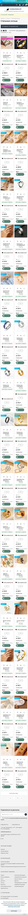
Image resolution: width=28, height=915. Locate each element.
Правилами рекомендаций (14, 906)
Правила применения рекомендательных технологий (13, 866)
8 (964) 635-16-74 (4, 824)
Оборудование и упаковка (20, 882)
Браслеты (3, 884)
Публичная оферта (5, 861)
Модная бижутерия (19, 886)
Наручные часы (4, 888)
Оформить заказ (4, 853)
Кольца (8, 18)
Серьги (2, 875)
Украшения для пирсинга (20, 877)
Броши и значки (18, 878)
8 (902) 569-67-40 (16, 824)
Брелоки (16, 880)
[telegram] (2, 838)
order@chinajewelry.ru (6, 831)
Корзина (3, 849)
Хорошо (14, 911)
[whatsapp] (1, 838)
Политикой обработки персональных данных (14, 905)
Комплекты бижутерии (19, 875)
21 (17, 798)
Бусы (2, 878)
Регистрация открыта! (9, 0)
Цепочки (3, 880)
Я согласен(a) (14, 818)
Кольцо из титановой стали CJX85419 (7, 339)
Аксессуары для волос (6, 886)
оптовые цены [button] (5, 75)
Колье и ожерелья (5, 877)
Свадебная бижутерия (19, 884)
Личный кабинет (4, 851)
